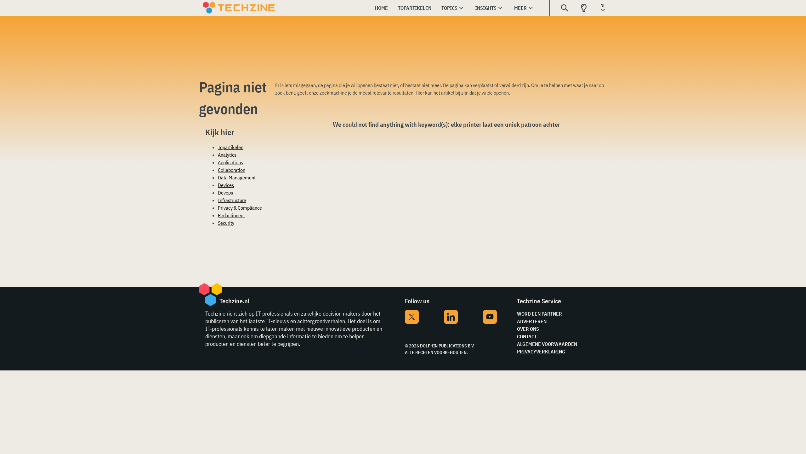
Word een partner (539, 314)
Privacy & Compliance (240, 208)
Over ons (528, 329)
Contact (527, 336)
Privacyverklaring (541, 351)
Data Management (237, 177)
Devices (226, 185)
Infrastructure (232, 200)
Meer (520, 8)
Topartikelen (414, 8)
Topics (449, 8)
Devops (225, 192)
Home (381, 8)
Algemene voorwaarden (547, 344)
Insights (486, 8)
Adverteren (532, 321)
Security (226, 223)
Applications (230, 162)
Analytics (227, 155)
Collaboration (231, 170)
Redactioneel (231, 215)
